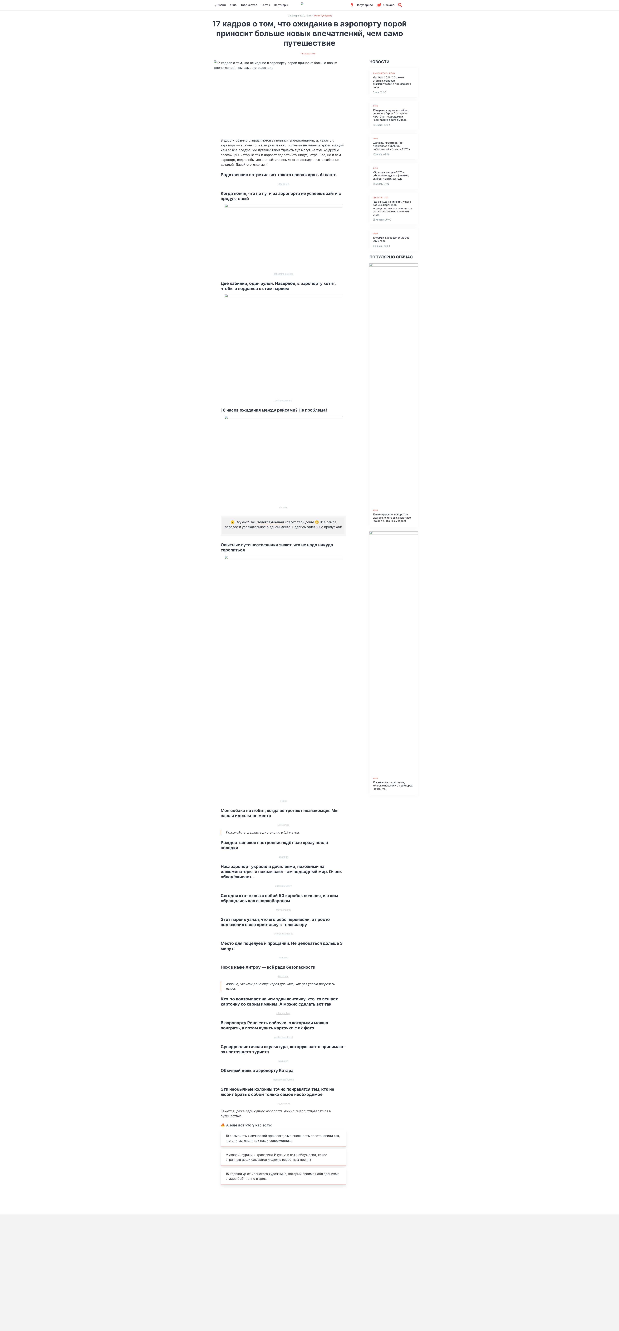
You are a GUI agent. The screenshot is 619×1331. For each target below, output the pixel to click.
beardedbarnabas (283, 933)
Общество (378, 197)
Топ (386, 197)
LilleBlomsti (283, 824)
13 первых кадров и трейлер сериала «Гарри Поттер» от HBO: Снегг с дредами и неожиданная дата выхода (391, 114)
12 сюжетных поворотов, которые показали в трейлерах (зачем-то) (393, 785)
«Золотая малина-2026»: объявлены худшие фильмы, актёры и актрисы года (391, 175)
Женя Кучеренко (323, 15)
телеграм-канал (270, 522)
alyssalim (283, 507)
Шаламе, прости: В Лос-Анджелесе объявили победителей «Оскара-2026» (391, 146)
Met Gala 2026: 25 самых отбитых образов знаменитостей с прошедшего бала (392, 82)
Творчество (249, 5)
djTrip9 (283, 801)
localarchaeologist (283, 1037)
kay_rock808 (283, 1103)
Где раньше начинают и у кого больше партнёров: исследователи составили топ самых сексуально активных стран (392, 208)
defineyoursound (283, 400)
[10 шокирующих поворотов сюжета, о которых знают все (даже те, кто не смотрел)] (393, 384)
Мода (392, 73)
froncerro (283, 957)
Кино (233, 5)
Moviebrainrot (283, 909)
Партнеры (281, 5)
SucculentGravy (283, 885)
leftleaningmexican (283, 273)
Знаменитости (380, 73)
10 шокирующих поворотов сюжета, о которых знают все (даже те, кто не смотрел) (392, 517)
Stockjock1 (283, 183)
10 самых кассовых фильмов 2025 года (391, 239)
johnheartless (283, 1013)
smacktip (283, 856)
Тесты (265, 5)
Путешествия (308, 53)
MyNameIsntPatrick (283, 1079)
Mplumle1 (283, 1061)
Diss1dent (283, 976)
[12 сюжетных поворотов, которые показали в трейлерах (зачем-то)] (393, 652)
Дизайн (220, 5)
